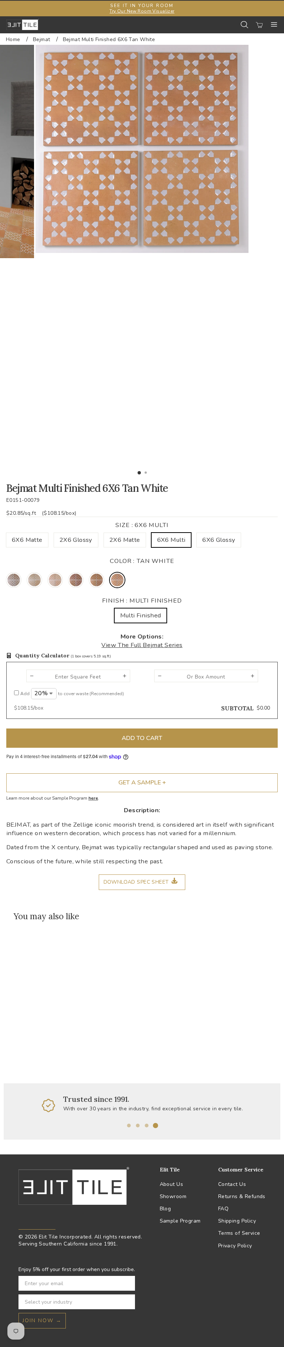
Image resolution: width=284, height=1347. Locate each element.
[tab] (129, 1125)
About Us (171, 1184)
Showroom (173, 1196)
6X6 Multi (171, 540)
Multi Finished (140, 615)
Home (13, 39)
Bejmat (41, 39)
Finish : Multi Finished (142, 600)
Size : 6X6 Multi (141, 525)
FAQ (223, 1208)
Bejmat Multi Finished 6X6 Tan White (109, 39)
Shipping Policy (237, 1220)
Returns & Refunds (242, 1196)
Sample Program (180, 1220)
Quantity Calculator (63, 655)
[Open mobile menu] (274, 24)
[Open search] (244, 24)
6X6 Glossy (218, 540)
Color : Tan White (142, 561)
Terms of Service (239, 1233)
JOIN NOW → (42, 1320)
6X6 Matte (27, 540)
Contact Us (232, 1184)
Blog (165, 1208)
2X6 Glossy (76, 540)
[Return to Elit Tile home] (22, 24)
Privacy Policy (235, 1245)
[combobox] (74, 1302)
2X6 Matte (124, 540)
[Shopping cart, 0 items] (259, 24)
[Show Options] (128, 1302)
